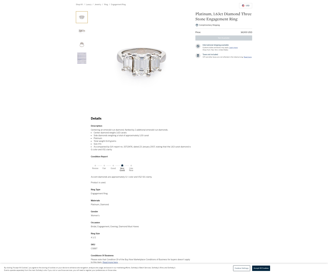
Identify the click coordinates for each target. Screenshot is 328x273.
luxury (88, 4)
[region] (164, 268)
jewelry (98, 4)
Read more (248, 57)
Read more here (110, 262)
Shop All (79, 4)
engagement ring (118, 4)
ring (106, 4)
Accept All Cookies (261, 268)
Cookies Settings (242, 268)
